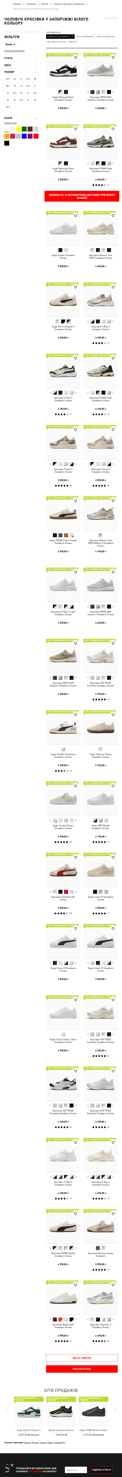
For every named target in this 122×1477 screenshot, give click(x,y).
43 (21, 93)
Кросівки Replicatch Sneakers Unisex (63, 1325)
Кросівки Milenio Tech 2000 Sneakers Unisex (100, 256)
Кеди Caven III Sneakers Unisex (100, 898)
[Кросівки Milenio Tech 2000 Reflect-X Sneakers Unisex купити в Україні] (101, 513)
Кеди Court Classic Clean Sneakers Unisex (63, 1040)
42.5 (14, 93)
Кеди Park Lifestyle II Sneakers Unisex (63, 327)
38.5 (7, 86)
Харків (27, 1442)
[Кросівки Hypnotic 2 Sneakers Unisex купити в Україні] (101, 1297)
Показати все (82, 1368)
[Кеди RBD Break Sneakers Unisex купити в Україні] (101, 798)
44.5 (35, 93)
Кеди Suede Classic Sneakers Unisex (63, 826)
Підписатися (101, 1469)
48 (35, 100)
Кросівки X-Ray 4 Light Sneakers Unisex (63, 613)
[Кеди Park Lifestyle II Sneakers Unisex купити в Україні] (63, 299)
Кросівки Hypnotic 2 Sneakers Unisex (100, 1325)
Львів (50, 1442)
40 (21, 86)
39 (15, 86)
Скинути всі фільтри (14, 50)
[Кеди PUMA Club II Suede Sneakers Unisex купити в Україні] (63, 513)
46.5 (21, 100)
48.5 (7, 107)
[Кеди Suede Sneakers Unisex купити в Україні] (63, 228)
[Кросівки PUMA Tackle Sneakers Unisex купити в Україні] (63, 1226)
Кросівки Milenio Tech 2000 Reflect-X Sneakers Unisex (100, 543)
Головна (17, 4)
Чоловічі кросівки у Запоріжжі (69, 4)
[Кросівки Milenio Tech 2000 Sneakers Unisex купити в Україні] (101, 228)
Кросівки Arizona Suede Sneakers (100, 1254)
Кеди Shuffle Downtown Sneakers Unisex (63, 755)
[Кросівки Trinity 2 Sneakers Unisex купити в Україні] (63, 442)
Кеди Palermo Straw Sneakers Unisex (101, 755)
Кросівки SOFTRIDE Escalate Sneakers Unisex (100, 684)
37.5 (28, 79)
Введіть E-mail (72, 1470)
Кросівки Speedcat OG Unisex (63, 898)
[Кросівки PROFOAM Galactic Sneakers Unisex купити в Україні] (101, 70)
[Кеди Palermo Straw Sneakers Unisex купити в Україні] (101, 727)
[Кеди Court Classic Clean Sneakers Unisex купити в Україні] (63, 1012)
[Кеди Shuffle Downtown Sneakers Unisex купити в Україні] (63, 727)
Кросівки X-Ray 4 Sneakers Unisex (101, 327)
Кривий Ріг (59, 1442)
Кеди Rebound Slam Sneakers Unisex (63, 98)
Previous (88, 92)
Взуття (45, 4)
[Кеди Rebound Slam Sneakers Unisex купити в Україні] (63, 70)
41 (35, 86)
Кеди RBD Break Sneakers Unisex (100, 826)
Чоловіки (31, 4)
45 (8, 100)
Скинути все (10, 123)
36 (15, 79)
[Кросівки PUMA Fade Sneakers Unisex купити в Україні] (101, 141)
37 (21, 79)
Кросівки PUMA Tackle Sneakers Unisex (63, 1254)
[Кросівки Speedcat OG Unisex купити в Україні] (63, 870)
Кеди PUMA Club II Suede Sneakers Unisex (63, 541)
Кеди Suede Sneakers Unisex (63, 256)
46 (15, 100)
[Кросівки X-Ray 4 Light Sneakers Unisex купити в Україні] (63, 585)
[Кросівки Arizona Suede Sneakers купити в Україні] (101, 1226)
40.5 (28, 86)
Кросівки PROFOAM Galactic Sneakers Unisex (100, 98)
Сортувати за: (53, 33)
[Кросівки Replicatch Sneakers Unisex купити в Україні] (63, 1297)
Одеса (43, 1442)
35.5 (7, 79)
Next (113, 92)
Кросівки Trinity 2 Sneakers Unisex (63, 470)
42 (8, 93)
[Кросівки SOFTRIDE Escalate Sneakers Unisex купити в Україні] (101, 656)
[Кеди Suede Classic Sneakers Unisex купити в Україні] (63, 798)
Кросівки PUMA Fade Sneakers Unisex (100, 169)
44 (28, 93)
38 (35, 79)
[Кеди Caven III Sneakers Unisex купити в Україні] (101, 870)
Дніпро (35, 1442)
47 (28, 100)
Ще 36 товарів (82, 1357)
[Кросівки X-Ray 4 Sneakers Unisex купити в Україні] (101, 299)
